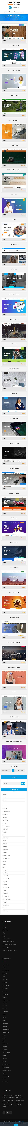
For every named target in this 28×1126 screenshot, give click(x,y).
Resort (4, 890)
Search (23, 783)
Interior (5, 843)
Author (4, 794)
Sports (4, 902)
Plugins (5, 881)
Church (5, 808)
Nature (4, 861)
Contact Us (6, 947)
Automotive (6, 797)
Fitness (5, 835)
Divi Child (5, 820)
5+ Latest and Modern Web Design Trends (12, 1105)
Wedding (5, 911)
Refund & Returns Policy (9, 944)
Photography (6, 879)
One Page (5, 873)
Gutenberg (6, 838)
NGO (4, 867)
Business (5, 806)
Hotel (4, 841)
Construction (6, 811)
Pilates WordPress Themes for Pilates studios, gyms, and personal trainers (13, 1101)
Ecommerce (6, 826)
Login (4, 936)
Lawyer (5, 846)
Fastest (5, 832)
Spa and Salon (7, 899)
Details (23, 41)
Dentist (5, 817)
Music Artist (6, 858)
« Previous (5, 770)
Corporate (5, 814)
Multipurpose (6, 855)
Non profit (5, 870)
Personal (5, 876)
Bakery (5, 800)
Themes (11, 12)
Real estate (6, 887)
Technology (6, 905)
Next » (22, 770)
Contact (22, 12)
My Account (16, 7)
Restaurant (6, 896)
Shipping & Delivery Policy (10, 950)
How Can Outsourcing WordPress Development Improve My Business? (13, 1096)
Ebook (4, 823)
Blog (4, 803)
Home (5, 12)
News (4, 864)
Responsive (6, 893)
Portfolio (5, 884)
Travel (4, 908)
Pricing (16, 12)
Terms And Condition (8, 941)
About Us (5, 930)
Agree (15, 1124)
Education (5, 829)
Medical (5, 852)
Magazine (5, 849)
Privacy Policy (7, 938)
